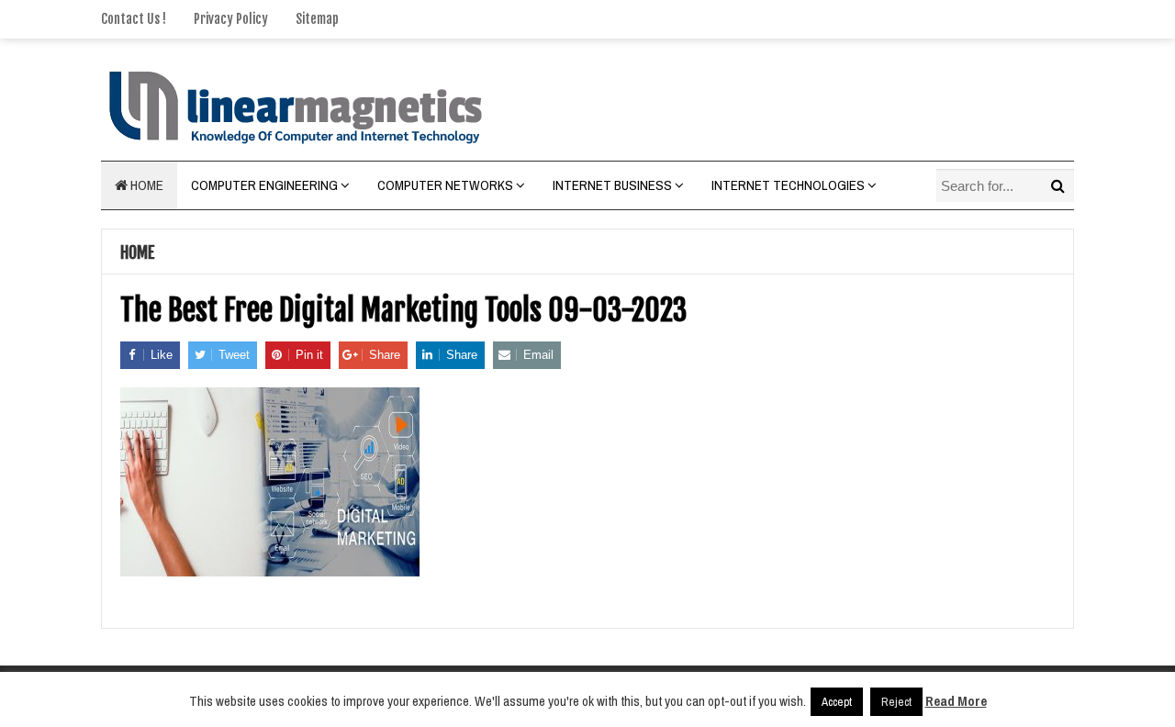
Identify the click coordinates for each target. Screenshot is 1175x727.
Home (145, 185)
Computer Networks (445, 185)
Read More (956, 700)
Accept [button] (837, 702)
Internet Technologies (788, 185)
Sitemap (317, 19)
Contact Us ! (133, 19)
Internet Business (612, 185)
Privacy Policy (231, 19)
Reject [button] (896, 702)
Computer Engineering (264, 185)
